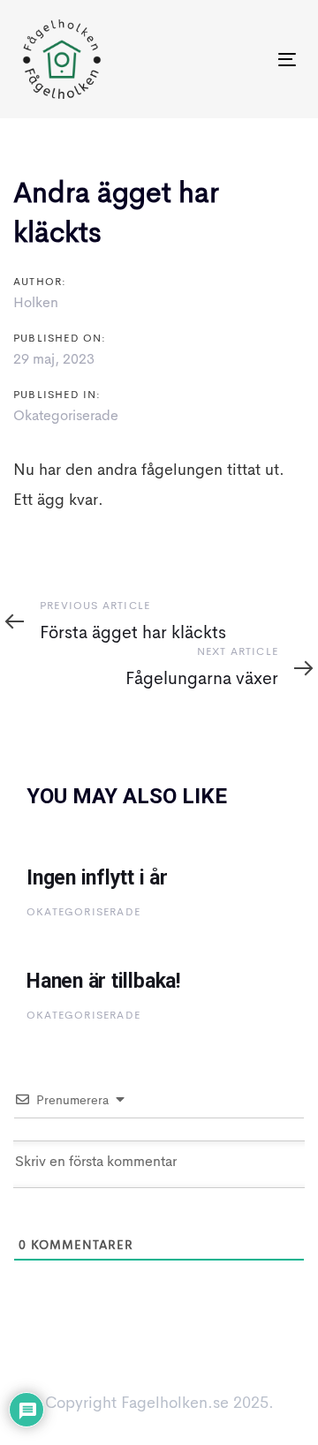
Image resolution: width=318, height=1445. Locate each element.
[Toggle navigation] (250, 59)
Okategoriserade (65, 417)
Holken (35, 304)
